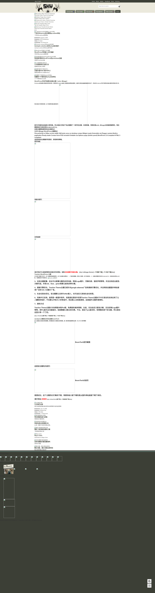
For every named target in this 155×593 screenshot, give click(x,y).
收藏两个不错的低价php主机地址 (45, 77)
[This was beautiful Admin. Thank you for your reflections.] (44, 458)
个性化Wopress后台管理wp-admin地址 (47, 33)
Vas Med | (18, 455)
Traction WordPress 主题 (42, 274)
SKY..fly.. (45, 520)
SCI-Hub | (68, 455)
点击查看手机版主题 (71, 272)
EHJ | (1, 455)
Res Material (99, 11)
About (112, 1)
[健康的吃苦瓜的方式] (31, 469)
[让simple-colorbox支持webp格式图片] (44, 44)
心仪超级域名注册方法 (41, 64)
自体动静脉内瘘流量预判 (42, 441)
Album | (52, 455)
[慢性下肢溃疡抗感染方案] (41, 427)
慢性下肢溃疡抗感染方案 (42, 429)
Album (97, 1)
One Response (44, 42)
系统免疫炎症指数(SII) (41, 423)
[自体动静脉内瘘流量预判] (41, 440)
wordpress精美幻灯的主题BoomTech (46, 319)
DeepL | (78, 455)
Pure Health (80, 11)
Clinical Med (70, 11)
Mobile (101, 1)
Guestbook (107, 1)
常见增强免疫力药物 (40, 417)
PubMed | (73, 455)
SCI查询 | (63, 455)
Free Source (89, 11)
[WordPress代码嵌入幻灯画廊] (42, 50)
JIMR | (29, 455)
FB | (45, 455)
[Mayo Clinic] (38, 433)
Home (93, 1)
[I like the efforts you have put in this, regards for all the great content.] (38, 458)
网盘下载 (99, 272)
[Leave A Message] (149, 581)
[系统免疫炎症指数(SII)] (40, 421)
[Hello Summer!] (47, 7)
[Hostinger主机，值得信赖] (9, 488)
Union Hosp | (12, 455)
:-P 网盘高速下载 (51, 316)
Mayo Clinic (38, 435)
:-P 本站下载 (59, 316)
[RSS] (9, 502)
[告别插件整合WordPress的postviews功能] (45, 56)
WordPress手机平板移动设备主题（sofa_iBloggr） (51, 81)
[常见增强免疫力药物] (40, 415)
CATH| (26, 455)
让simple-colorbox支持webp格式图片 (46, 46)
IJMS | (7, 455)
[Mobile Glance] (9, 512)
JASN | (39, 455)
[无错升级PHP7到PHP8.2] (41, 69)
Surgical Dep (43, 410)
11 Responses (44, 413)
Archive (117, 1)
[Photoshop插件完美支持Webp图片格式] (47, 469)
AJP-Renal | (34, 455)
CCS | (42, 455)
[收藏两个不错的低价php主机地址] (43, 75)
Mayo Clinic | (58, 455)
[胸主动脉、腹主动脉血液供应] (42, 446)
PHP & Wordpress (44, 39)
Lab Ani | (48, 455)
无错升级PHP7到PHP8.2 (42, 70)
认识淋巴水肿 (38, 404)
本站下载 (108, 272)
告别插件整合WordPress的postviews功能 (48, 58)
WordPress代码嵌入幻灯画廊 (44, 52)
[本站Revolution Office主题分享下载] (9, 469)
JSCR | (22, 455)
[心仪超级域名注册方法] (40, 62)
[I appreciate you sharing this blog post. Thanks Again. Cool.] (23, 458)
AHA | (4, 455)
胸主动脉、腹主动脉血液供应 (43, 448)
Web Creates (109, 11)
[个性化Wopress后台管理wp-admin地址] (44, 31)
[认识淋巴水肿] (38, 402)
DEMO (44, 399)
